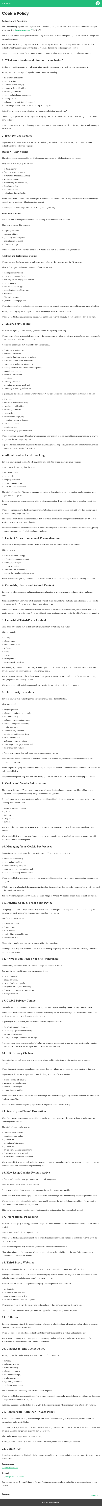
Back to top (95, 1495)
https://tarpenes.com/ (22, 29)
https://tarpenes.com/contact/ (13, 1476)
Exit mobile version (51, 1502)
